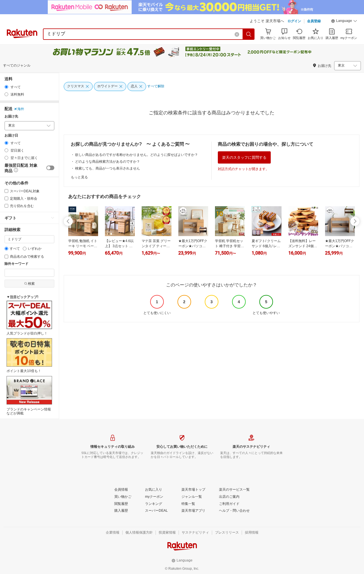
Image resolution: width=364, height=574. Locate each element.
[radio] (6, 87)
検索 (31, 284)
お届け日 (11, 135)
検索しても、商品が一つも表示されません (107, 168)
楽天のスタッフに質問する (244, 157)
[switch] (50, 168)
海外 (20, 109)
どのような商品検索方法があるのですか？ (107, 162)
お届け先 (11, 116)
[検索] (249, 34)
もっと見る (79, 177)
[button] (344, 22)
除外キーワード (16, 264)
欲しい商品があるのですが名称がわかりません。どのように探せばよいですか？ (136, 155)
